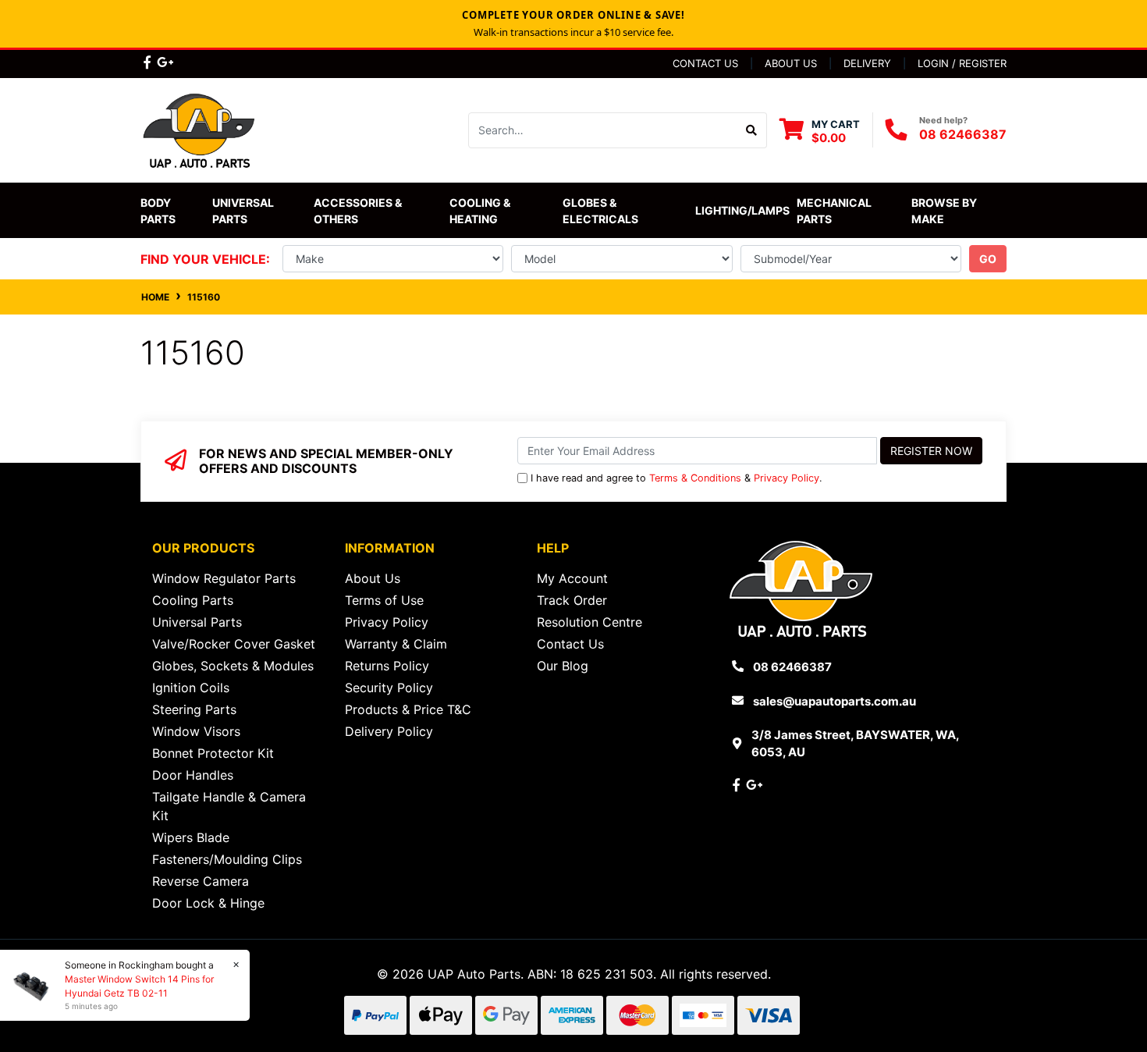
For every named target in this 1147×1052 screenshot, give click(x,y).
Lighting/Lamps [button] (742, 210)
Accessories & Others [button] (359, 211)
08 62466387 (963, 134)
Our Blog (562, 665)
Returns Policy (387, 665)
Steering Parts (194, 709)
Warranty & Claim (396, 644)
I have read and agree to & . (676, 478)
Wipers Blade (190, 837)
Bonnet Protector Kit (213, 753)
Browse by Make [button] (945, 211)
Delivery (867, 63)
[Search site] (752, 130)
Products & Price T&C (408, 709)
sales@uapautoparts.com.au (834, 701)
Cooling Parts (192, 600)
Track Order (572, 600)
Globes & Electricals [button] (600, 211)
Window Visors (196, 731)
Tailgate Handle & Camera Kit (229, 806)
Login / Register (962, 63)
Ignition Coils (190, 687)
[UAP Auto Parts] (198, 129)
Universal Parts (244, 211)
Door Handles (192, 775)
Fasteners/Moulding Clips (227, 859)
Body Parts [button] (158, 211)
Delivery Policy (389, 731)
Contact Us (705, 63)
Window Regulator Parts (224, 578)
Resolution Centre (589, 622)
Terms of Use (384, 600)
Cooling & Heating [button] (481, 211)
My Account (572, 578)
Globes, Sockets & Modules (233, 665)
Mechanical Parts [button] (835, 211)
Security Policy (389, 687)
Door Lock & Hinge (208, 903)
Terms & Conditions (695, 478)
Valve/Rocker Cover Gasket (233, 644)
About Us (791, 63)
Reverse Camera (200, 881)
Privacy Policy (786, 478)
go (987, 258)
